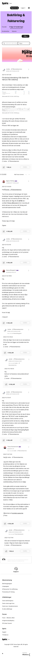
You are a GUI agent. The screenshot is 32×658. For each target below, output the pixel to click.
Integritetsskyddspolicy (8, 620)
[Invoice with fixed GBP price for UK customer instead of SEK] (28, 174)
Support (4, 632)
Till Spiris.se (5, 634)
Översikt (4, 27)
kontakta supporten (17, 513)
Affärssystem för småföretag (9, 589)
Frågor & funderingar (16, 27)
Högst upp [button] (2, 653)
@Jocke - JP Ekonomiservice (12, 189)
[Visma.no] (7, 3)
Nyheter (14, 31)
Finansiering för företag (8, 592)
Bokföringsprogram (7, 583)
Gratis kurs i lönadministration (10, 606)
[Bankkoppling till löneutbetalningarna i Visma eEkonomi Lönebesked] (26, 174)
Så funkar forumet (7, 623)
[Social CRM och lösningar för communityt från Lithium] (26, 654)
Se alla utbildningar (7, 609)
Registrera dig (14, 8)
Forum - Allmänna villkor (8, 617)
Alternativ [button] (25, 36)
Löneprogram (5, 586)
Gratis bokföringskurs (7, 600)
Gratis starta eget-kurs (8, 603)
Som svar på (14, 333)
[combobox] (16, 43)
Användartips (5, 31)
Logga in (23, 8)
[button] (28, 69)
